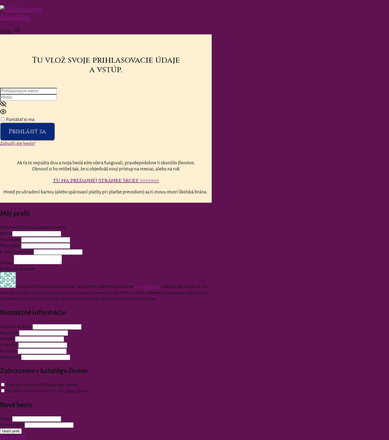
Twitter (7, 338)
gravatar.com (147, 286)
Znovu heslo (12, 424)
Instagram (10, 357)
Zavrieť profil (13, 436)
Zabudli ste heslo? (17, 143)
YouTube (8, 350)
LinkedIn (8, 344)
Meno (6, 233)
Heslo (5, 418)
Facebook (9, 332)
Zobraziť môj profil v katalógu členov (42, 384)
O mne (6, 262)
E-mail (16, 251)
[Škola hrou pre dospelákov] (33, 17)
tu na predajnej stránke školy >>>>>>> (106, 180)
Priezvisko (10, 239)
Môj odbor (10, 245)
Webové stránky (16, 326)
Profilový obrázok (17, 268)
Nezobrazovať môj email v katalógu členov (47, 390)
